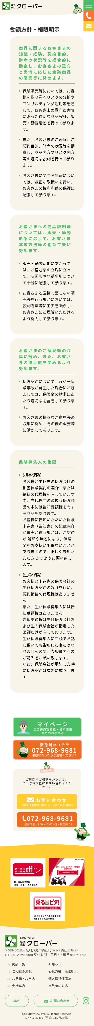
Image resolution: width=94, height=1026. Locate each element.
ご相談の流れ (22, 971)
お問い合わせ (59, 1000)
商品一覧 (18, 964)
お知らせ (54, 964)
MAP (16, 1000)
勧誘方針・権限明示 (63, 971)
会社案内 (18, 985)
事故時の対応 (58, 985)
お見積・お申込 (23, 978)
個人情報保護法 (59, 978)
